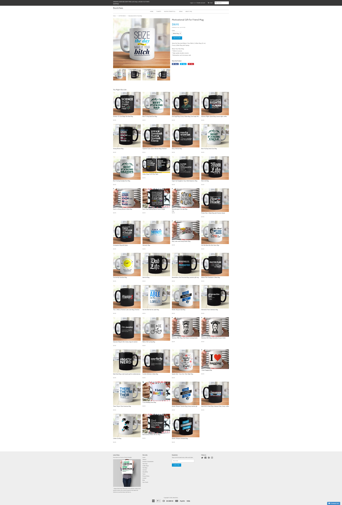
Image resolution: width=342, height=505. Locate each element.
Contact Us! (334, 503)
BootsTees (118, 8)
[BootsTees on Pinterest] (209, 458)
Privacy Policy (145, 476)
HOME (151, 11)
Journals (144, 470)
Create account (200, 2)
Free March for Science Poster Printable (122, 457)
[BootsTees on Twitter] (202, 458)
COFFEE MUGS (122, 15)
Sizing (180, 11)
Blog (143, 480)
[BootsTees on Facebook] (205, 458)
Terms (143, 474)
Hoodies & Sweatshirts (147, 461)
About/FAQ (145, 472)
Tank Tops (144, 463)
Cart (211, 2)
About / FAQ (188, 11)
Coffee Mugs (145, 465)
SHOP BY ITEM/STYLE (169, 11)
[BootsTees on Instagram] (212, 458)
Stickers (144, 459)
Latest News (116, 455)
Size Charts (145, 482)
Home (114, 15)
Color (173, 30)
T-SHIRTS (158, 11)
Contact (144, 478)
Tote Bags (144, 467)
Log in (192, 2)
